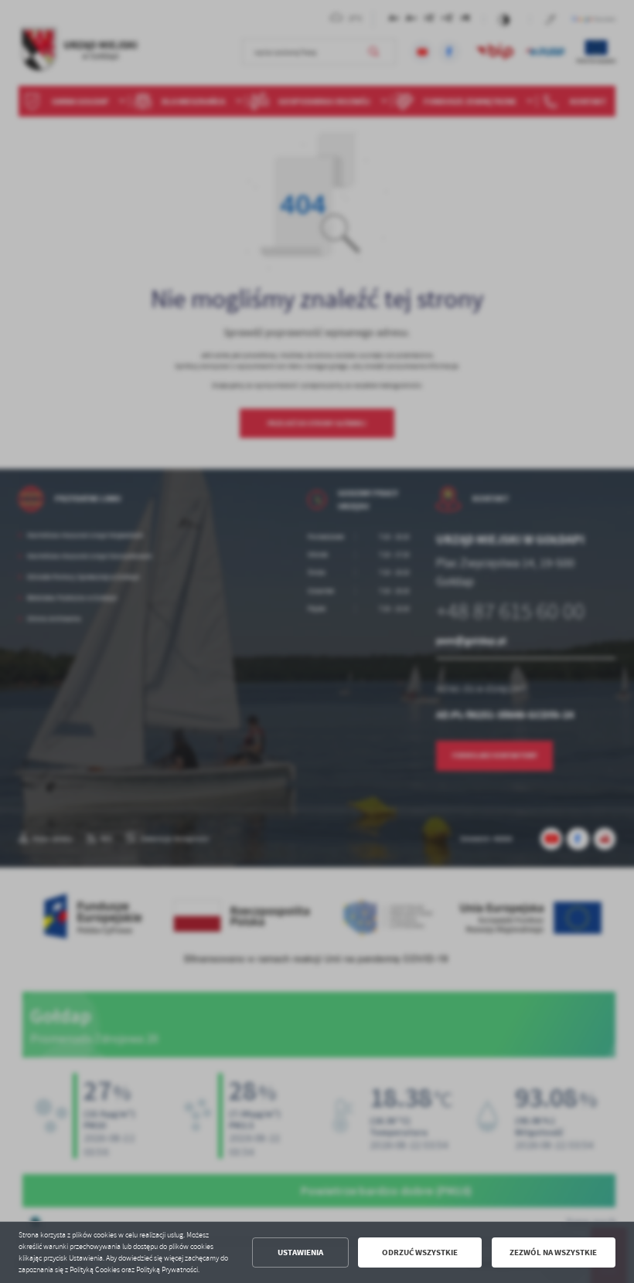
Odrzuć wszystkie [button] (420, 1252)
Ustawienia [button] (300, 1252)
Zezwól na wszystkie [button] (553, 1252)
